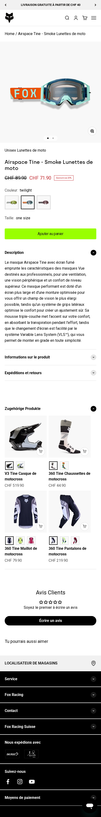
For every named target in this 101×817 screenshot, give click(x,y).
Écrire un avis (50, 620)
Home (10, 33)
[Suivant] (95, 5)
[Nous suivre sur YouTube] (32, 781)
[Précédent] (5, 5)
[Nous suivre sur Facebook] (8, 781)
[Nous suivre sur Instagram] (20, 781)
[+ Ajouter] (40, 451)
